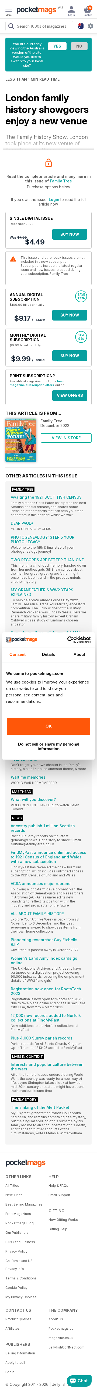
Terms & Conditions (21, 1278)
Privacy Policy (16, 1251)
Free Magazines (18, 1214)
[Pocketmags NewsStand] (35, 10)
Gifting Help (57, 1229)
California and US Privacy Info (19, 1265)
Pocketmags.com (62, 1328)
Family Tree (61, 181)
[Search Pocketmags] (11, 26)
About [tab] (79, 654)
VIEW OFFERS (70, 395)
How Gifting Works (63, 1220)
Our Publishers (17, 1233)
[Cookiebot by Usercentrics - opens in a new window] (68, 639)
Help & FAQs (58, 1186)
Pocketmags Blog (19, 1223)
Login (54, 199)
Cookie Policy (16, 1288)
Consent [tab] (17, 654)
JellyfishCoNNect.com (66, 1347)
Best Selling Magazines (24, 1204)
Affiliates (12, 1328)
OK (49, 726)
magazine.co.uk (61, 1338)
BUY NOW (69, 234)
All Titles (12, 1186)
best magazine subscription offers (37, 383)
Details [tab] (48, 654)
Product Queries (18, 1319)
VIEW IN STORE (66, 438)
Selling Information (20, 1353)
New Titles (14, 1195)
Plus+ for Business (20, 1242)
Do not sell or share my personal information (48, 746)
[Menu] (8, 10)
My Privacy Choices (21, 1297)
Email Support (59, 1195)
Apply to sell (15, 1363)
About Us (55, 1319)
